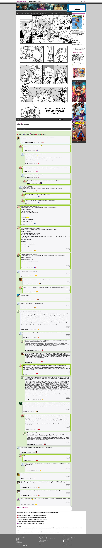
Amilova (18, 527)
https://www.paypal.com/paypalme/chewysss (29, 212)
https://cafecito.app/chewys (26, 239)
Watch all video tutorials (76, 66)
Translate (67, 248)
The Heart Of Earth (62, 527)
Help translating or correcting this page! (78, 63)
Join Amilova (63, 1)
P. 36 (56, 13)
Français (32, 134)
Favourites (21, 13)
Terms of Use (41, 541)
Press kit (17, 539)
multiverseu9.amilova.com (77, 44)
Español (20, 134)
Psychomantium (45, 527)
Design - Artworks (23, 531)
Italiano (44, 134)
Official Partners (19, 542)
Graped (79, 527)
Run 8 (49, 528)
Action (18, 531)
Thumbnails (44, 13)
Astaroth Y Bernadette (37, 528)
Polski (38, 134)
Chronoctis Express (29, 527)
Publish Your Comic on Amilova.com (69, 537)
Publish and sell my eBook (68, 538)
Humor (33, 531)
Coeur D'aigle (53, 528)
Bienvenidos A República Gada (22, 528)
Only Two (30, 528)
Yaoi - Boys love (57, 531)
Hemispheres (22, 527)
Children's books (38, 531)
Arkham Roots (56, 527)
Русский (20, 523)
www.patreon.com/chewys (26, 209)
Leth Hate (45, 528)
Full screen (35, 13)
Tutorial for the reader (43, 537)
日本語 (19, 521)
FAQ (40, 539)
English (27, 134)
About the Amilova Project (21, 537)
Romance (43, 531)
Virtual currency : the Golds (44, 540)
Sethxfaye (76, 527)
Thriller (52, 531)
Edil (42, 528)
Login (68, 1)
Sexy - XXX (48, 531)
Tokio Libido (51, 527)
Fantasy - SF (29, 531)
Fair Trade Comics (66, 539)
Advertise (18, 541)
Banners (17, 540)
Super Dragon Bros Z (38, 527)
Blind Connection (70, 527)
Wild (57, 528)
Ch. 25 (52, 13)
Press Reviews (19, 538)
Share (28, 13)
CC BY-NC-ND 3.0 (68, 541)
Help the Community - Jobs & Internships (47, 538)
